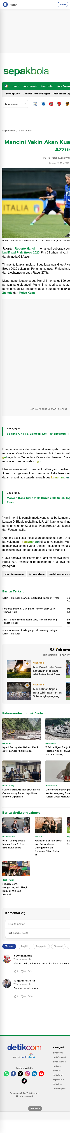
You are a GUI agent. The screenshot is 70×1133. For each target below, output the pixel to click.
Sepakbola (8, 130)
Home (15, 86)
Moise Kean (27, 292)
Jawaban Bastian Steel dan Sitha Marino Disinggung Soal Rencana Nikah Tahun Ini (48, 847)
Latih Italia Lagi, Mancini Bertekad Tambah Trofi (30, 597)
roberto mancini (14, 574)
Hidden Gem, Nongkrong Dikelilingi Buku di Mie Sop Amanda (14, 889)
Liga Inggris (30, 86)
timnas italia (37, 574)
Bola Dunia (25, 130)
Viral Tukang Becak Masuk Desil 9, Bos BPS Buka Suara (13, 844)
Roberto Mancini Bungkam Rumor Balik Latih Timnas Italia (28, 610)
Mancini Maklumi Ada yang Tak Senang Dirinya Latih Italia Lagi (29, 632)
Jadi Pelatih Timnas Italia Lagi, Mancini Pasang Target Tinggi (29, 621)
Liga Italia (47, 86)
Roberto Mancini (26, 248)
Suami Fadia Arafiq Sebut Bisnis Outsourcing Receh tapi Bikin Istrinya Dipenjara (21, 793)
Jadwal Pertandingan (36, 93)
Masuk (63, 4)
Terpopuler (13, 93)
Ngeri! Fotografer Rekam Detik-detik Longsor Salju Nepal (20, 749)
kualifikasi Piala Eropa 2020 (20, 252)
